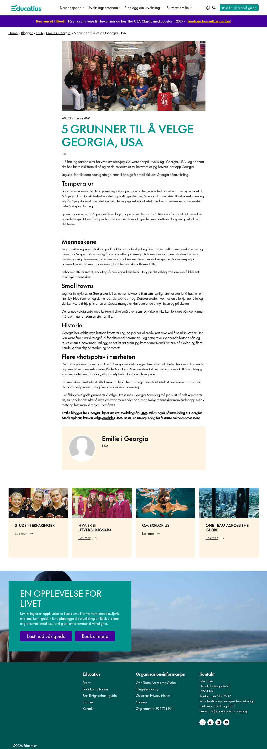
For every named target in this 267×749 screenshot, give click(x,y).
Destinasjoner (70, 7)
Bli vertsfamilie (178, 7)
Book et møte (95, 636)
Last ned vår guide (46, 636)
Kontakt (88, 708)
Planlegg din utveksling (142, 7)
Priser (87, 682)
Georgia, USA (175, 161)
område (108, 417)
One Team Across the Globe (156, 682)
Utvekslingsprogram (102, 7)
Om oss (88, 702)
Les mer (21, 533)
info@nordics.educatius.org (228, 711)
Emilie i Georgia (58, 32)
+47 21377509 (220, 696)
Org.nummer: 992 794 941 (154, 708)
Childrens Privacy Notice (153, 695)
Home (13, 32)
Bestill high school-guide (239, 7)
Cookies (141, 702)
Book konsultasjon (95, 689)
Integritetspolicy (147, 689)
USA (39, 32)
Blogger (27, 32)
